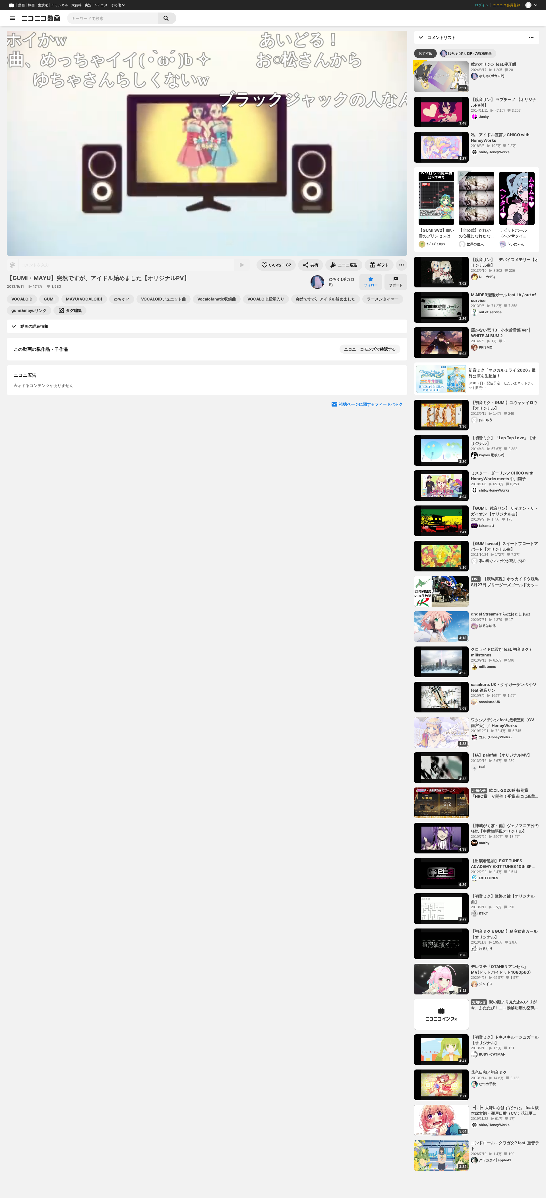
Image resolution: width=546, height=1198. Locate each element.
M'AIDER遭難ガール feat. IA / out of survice (503, 297)
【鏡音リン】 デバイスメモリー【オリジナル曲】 (505, 262)
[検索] (167, 18)
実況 (88, 5)
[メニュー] (401, 265)
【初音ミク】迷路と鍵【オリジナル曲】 (503, 899)
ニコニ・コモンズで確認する (370, 349)
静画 (31, 5)
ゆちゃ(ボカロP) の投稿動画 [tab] (470, 53)
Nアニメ (101, 5)
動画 (21, 5)
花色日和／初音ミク (489, 1072)
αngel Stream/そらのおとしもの (500, 614)
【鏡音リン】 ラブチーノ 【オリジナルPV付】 (503, 102)
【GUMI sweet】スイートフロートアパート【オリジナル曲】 (504, 546)
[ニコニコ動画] (41, 18)
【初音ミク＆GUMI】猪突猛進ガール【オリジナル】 (504, 934)
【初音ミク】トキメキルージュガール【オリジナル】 (505, 1040)
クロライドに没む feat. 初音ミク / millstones (501, 652)
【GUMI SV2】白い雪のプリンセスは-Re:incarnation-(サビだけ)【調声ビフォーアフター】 (436, 233)
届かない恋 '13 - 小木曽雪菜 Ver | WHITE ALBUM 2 (500, 333)
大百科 (76, 5)
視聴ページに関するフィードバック (371, 553)
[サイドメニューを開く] (12, 18)
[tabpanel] (476, 616)
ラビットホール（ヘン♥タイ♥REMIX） (513, 233)
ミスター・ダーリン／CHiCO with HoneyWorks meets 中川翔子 (502, 476)
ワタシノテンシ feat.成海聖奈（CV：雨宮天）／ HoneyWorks (504, 722)
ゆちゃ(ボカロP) (341, 282)
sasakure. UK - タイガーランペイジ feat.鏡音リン (503, 687)
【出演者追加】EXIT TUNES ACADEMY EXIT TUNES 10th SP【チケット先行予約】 (501, 863)
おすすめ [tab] (425, 53)
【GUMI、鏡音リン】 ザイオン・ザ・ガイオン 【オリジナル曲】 (504, 511)
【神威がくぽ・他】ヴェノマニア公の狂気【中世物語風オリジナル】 (505, 828)
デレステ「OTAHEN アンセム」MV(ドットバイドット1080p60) (501, 969)
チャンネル (59, 5)
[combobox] (112, 18)
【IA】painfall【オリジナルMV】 (501, 755)
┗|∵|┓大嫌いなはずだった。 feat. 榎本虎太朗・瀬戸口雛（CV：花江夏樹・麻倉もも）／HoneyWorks (505, 1110)
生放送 (43, 5)
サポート (396, 285)
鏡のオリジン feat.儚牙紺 (493, 64)
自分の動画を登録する (46, 446)
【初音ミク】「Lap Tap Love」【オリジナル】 (503, 440)
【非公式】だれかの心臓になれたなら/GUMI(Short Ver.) (475, 233)
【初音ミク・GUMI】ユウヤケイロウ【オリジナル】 (504, 405)
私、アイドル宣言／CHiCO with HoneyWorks (500, 137)
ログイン (482, 5)
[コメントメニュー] (531, 37)
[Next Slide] (395, 408)
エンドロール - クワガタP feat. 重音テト (505, 1145)
